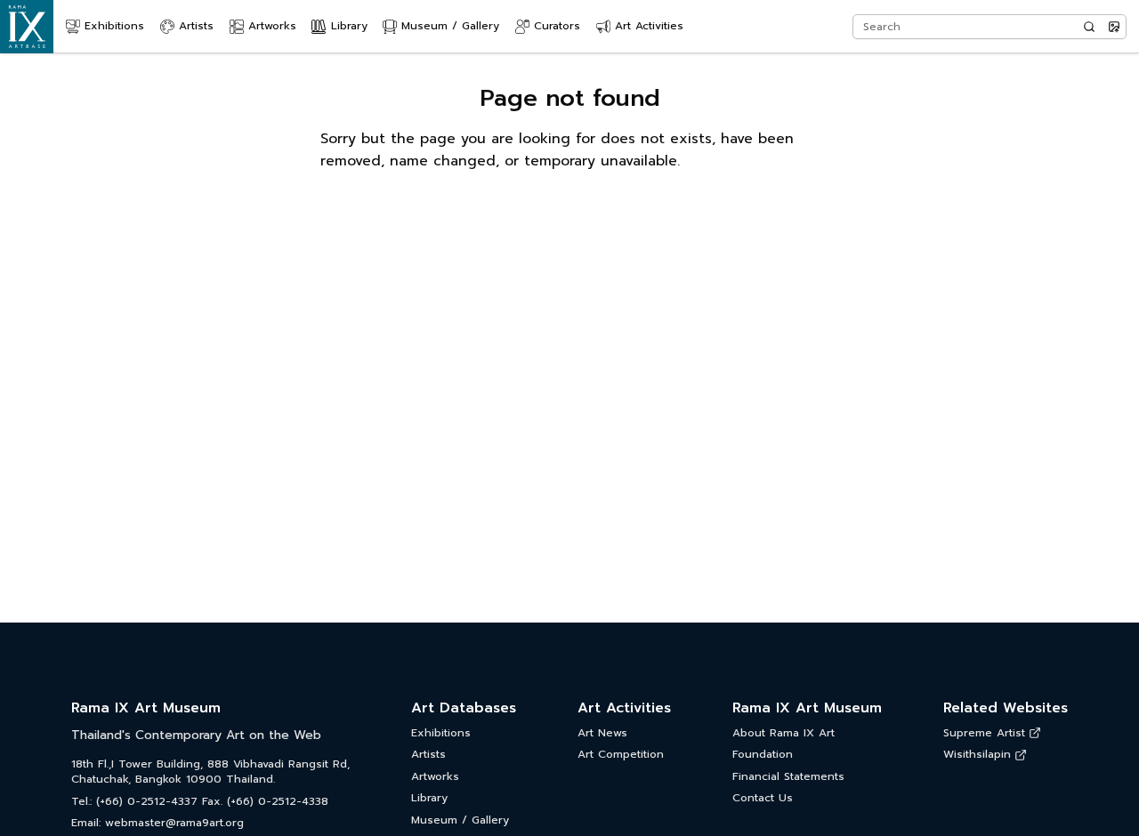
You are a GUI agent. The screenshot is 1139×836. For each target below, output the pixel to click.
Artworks (435, 776)
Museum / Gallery (460, 820)
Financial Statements (788, 776)
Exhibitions (441, 733)
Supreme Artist (984, 733)
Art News (602, 733)
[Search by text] (1089, 26)
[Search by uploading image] (1114, 26)
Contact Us (762, 798)
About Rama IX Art (783, 733)
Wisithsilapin (977, 754)
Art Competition (621, 754)
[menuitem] (105, 26)
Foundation (762, 754)
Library (429, 798)
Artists (428, 754)
